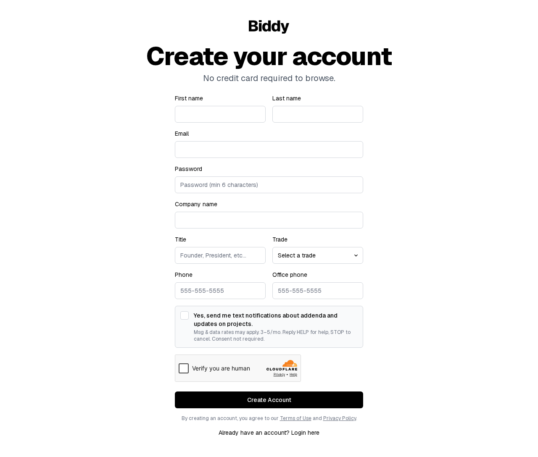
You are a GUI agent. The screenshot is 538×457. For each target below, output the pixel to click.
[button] (269, 399)
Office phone (289, 274)
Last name (286, 98)
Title (180, 239)
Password (188, 169)
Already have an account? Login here (269, 432)
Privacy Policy (339, 418)
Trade (279, 239)
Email (182, 133)
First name (189, 98)
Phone (184, 274)
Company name (196, 204)
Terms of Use (295, 418)
